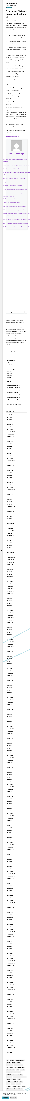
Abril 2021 (9, 547)
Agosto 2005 (10, 999)
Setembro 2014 (10, 736)
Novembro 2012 (10, 789)
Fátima (14, 1074)
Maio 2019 (9, 600)
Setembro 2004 (10, 1026)
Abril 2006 (9, 980)
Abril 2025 (9, 451)
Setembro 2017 (10, 649)
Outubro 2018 (10, 617)
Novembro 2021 (10, 530)
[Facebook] (8, 351)
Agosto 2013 (10, 767)
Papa (19, 1086)
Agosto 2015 (10, 709)
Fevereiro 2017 (10, 666)
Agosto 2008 (10, 912)
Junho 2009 (10, 888)
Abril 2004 (9, 1038)
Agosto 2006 (10, 970)
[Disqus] (16, 250)
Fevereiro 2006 (10, 984)
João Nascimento (10, 366)
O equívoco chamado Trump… (14, 404)
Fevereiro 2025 (10, 455)
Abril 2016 (9, 690)
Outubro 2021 (10, 533)
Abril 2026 (9, 422)
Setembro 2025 (10, 439)
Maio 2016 (9, 687)
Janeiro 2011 (10, 842)
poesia (14, 1088)
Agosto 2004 (10, 1028)
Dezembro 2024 (11, 460)
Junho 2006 (10, 975)
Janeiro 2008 (10, 929)
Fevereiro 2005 (10, 1013)
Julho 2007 (9, 943)
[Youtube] (14, 351)
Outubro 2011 (10, 820)
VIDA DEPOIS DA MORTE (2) (13, 394)
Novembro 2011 (10, 818)
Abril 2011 (9, 835)
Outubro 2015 (10, 704)
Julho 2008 (9, 914)
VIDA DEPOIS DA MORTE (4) (13, 390)
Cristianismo (10, 1067)
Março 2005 (10, 1011)
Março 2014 (9, 750)
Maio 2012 (9, 803)
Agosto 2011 (10, 825)
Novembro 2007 (11, 934)
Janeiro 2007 (10, 958)
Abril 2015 (9, 719)
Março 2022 (10, 521)
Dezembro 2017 (10, 641)
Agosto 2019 (10, 593)
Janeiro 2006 (10, 987)
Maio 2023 (9, 501)
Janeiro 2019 (10, 610)
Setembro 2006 (10, 967)
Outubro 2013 (10, 762)
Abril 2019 (9, 603)
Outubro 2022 (10, 511)
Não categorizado (9, 7)
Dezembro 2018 (10, 612)
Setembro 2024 (10, 468)
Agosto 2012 (10, 796)
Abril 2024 (9, 480)
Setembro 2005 (10, 997)
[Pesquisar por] (25, 312)
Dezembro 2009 (11, 873)
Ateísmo (8, 1062)
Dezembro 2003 (11, 1047)
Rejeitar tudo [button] (13, 1097)
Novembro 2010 (10, 847)
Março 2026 (10, 424)
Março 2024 (10, 482)
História (20, 1074)
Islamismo (9, 1079)
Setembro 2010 (10, 852)
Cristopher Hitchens (19, 1067)
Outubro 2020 (10, 559)
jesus (19, 1079)
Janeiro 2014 (10, 755)
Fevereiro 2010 (10, 868)
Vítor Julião (9, 377)
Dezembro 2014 (10, 728)
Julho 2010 (9, 856)
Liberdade (15, 1081)
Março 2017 (9, 663)
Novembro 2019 (10, 586)
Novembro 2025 (10, 434)
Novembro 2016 (10, 673)
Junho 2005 (10, 1004)
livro (21, 1081)
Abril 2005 (9, 1009)
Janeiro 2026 (10, 429)
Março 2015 (9, 721)
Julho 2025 (9, 443)
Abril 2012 (9, 806)
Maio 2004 (9, 1035)
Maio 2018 (9, 629)
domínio (22, 1069)
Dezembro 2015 (10, 699)
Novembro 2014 (10, 731)
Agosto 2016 (10, 680)
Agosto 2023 (10, 494)
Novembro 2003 (11, 1050)
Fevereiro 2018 (10, 637)
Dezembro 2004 (11, 1018)
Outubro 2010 (10, 849)
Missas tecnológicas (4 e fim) (14, 406)
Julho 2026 (9, 417)
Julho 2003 (9, 1052)
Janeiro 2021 (10, 554)
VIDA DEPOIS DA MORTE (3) (13, 392)
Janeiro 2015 (10, 726)
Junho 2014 (9, 743)
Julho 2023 (9, 497)
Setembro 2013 (10, 765)
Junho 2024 (10, 475)
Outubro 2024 (10, 465)
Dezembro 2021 (10, 528)
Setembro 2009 (10, 881)
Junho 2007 (10, 946)
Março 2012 (9, 808)
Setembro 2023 (10, 492)
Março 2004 (10, 1040)
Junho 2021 (9, 542)
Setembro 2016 (10, 678)
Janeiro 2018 (10, 639)
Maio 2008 (9, 919)
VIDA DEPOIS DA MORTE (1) (13, 397)
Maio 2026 (9, 419)
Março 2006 (10, 982)
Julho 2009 (9, 885)
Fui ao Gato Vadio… (11, 402)
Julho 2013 (9, 769)
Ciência (20, 1065)
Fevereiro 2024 (10, 484)
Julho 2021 (9, 540)
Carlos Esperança (16, 154)
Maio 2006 (9, 977)
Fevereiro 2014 (10, 753)
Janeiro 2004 (10, 1045)
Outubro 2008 (10, 907)
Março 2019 (9, 605)
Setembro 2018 (10, 620)
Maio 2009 (9, 890)
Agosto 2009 (10, 883)
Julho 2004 (9, 1030)
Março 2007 (10, 953)
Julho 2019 (9, 596)
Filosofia (9, 1074)
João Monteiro (9, 364)
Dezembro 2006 (11, 960)
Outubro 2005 (10, 994)
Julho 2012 (9, 798)
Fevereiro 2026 (10, 426)
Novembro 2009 (11, 876)
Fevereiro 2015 (10, 724)
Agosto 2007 (10, 941)
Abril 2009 (9, 893)
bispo (13, 1062)
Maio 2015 (9, 716)
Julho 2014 (9, 740)
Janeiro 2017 (10, 668)
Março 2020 (10, 576)
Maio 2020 (9, 571)
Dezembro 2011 (10, 815)
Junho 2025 (9, 446)
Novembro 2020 (11, 557)
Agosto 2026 (10, 414)
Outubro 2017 (10, 646)
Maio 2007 (9, 948)
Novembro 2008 (11, 905)
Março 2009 (10, 895)
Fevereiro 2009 (10, 897)
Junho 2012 (9, 801)
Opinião (14, 1086)
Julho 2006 (9, 972)
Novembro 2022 (11, 509)
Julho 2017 (9, 654)
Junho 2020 (10, 569)
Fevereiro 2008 (10, 926)
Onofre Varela (9, 371)
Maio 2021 (9, 545)
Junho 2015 (9, 714)
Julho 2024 (9, 472)
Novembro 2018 (10, 615)
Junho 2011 (9, 830)
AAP (7, 1060)
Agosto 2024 (10, 470)
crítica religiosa (10, 1069)
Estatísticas (17, 1072)
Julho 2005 (9, 1001)
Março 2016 (9, 692)
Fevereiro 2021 (10, 552)
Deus (17, 1069)
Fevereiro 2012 (10, 811)
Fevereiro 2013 (10, 781)
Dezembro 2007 (11, 931)
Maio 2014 (9, 745)
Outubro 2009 (10, 878)
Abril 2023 (9, 504)
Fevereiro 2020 (10, 579)
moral (8, 1084)
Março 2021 (9, 550)
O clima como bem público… (13, 399)
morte (13, 1084)
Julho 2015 (9, 711)
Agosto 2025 (10, 441)
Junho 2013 (9, 772)
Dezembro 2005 (11, 989)
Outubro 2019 (10, 588)
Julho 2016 (9, 683)
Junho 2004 (10, 1033)
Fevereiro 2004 (10, 1042)
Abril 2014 (9, 748)
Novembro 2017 (10, 644)
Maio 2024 (9, 477)
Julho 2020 (9, 567)
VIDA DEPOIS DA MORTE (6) (13, 385)
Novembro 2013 (10, 760)
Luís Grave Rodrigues (11, 369)
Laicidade (9, 1081)
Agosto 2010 (10, 854)
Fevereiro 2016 (10, 695)
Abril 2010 (9, 864)
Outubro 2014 (10, 733)
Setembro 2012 (10, 794)
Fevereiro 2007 (10, 955)
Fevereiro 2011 (10, 840)
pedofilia (9, 1088)
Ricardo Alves (9, 375)
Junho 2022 (10, 518)
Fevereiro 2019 (10, 608)
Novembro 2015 (10, 702)
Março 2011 (9, 837)
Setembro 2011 (10, 823)
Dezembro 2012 (10, 786)
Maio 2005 (9, 1006)
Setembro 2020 (10, 562)
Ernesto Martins (11, 360)
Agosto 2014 (10, 738)
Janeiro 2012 (10, 813)
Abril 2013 (9, 777)
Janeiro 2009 (10, 900)
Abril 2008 (9, 922)
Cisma (15, 1065)
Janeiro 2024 (10, 487)
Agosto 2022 (10, 513)
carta (18, 1062)
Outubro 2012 (10, 791)
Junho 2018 (9, 627)
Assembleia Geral (20, 1060)
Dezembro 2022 (11, 506)
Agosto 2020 (10, 564)
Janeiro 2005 (10, 1016)
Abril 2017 (9, 661)
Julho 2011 (9, 827)
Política (20, 1088)
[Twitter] (11, 351)
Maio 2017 (9, 658)
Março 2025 (9, 453)
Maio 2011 (9, 832)
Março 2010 (9, 866)
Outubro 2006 (10, 965)
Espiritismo (9, 1072)
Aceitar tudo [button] (5, 1097)
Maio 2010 (9, 861)
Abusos (12, 1060)
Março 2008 (10, 924)
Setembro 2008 (10, 910)
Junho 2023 (10, 499)
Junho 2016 (9, 685)
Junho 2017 (9, 656)
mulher (18, 1084)
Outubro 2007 (10, 936)
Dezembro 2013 (10, 757)
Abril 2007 (9, 951)
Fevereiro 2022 (10, 523)
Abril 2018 (9, 632)
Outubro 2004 (10, 1023)
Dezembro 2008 (11, 902)
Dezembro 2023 (11, 489)
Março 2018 (9, 634)
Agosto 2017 (10, 651)
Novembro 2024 (11, 463)
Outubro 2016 (10, 675)
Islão (14, 1079)
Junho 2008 (10, 917)
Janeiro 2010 (10, 871)
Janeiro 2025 (10, 458)
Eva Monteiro (9, 362)
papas (23, 1086)
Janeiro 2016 (10, 697)
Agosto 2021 (10, 538)
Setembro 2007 (10, 939)
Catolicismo (9, 1065)
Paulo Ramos (9, 373)
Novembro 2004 (11, 1021)
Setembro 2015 (10, 707)
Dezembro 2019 (10, 583)
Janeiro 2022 (10, 525)
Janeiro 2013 (10, 784)
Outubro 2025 (10, 436)
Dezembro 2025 (11, 431)
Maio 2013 (9, 774)
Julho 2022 (9, 516)
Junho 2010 (9, 859)
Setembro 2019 (10, 591)
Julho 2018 (9, 625)
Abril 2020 (9, 574)
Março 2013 (9, 779)
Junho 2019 (9, 598)
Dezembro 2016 (10, 670)
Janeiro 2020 (10, 581)
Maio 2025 (9, 448)
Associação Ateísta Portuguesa (18, 324)
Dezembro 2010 (10, 844)
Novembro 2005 (11, 992)
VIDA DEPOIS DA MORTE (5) (13, 387)
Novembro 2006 (11, 963)
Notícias (8, 1086)
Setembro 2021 (10, 535)
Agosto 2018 (10, 622)
